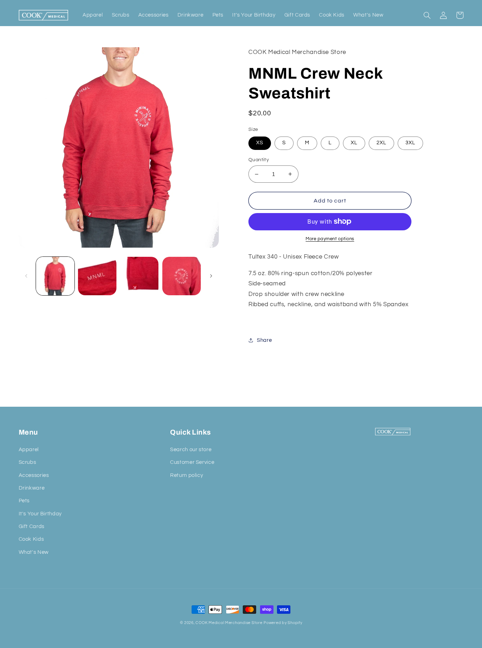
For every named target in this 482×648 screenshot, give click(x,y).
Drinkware (32, 488)
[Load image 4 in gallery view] (181, 276)
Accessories (34, 475)
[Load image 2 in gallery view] (97, 276)
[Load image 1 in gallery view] (55, 276)
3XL (410, 142)
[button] (427, 15)
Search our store (190, 449)
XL (354, 142)
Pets (24, 500)
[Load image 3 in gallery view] (139, 276)
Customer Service (192, 462)
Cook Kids (31, 539)
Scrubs (27, 462)
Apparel (29, 449)
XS (259, 142)
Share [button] (264, 340)
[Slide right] (211, 276)
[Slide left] (26, 276)
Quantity (258, 159)
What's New (34, 552)
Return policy (186, 475)
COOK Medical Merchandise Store (228, 623)
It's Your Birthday (40, 513)
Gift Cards (31, 526)
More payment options (330, 239)
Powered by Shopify (283, 623)
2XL (381, 142)
